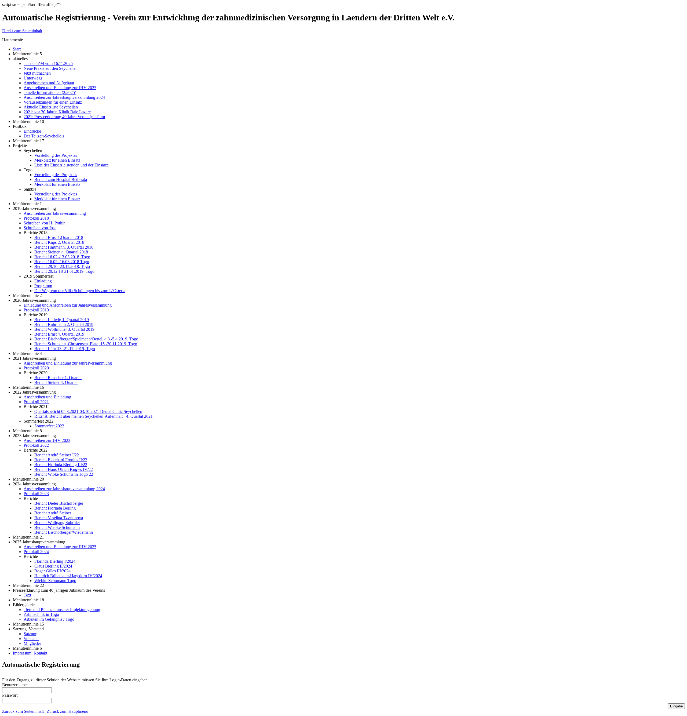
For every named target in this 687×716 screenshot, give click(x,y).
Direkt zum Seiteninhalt (22, 30)
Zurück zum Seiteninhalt (23, 711)
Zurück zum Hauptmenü (67, 711)
